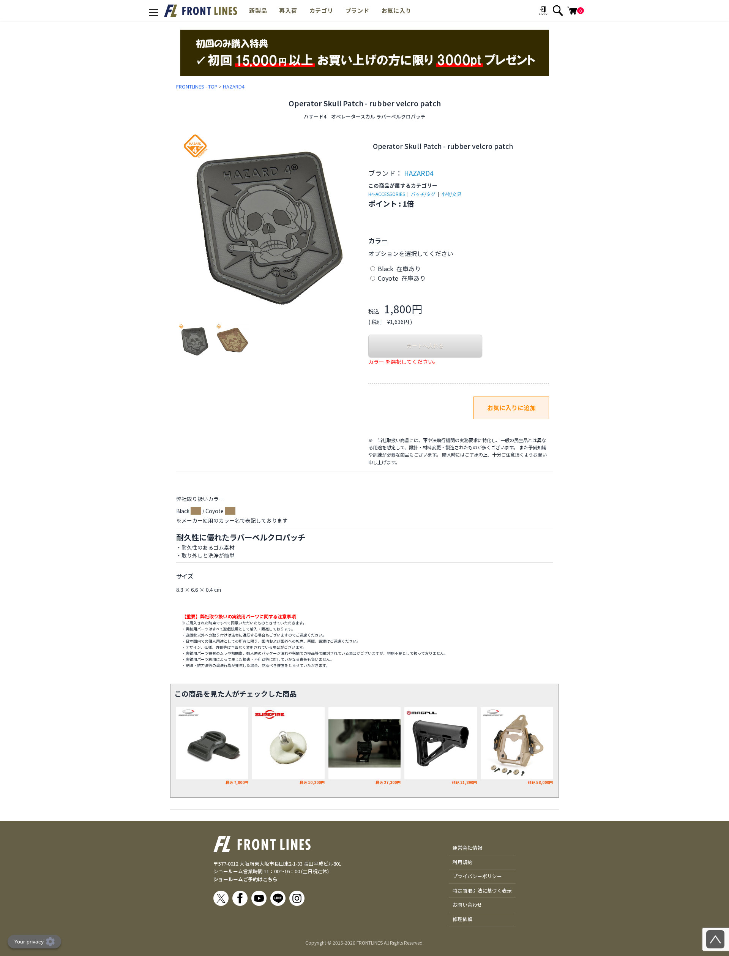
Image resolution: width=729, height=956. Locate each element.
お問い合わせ (467, 904)
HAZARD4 (234, 86)
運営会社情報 (467, 847)
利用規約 (462, 862)
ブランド (357, 10)
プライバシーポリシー (477, 876)
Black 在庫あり (398, 268)
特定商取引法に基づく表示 (482, 890)
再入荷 (288, 10)
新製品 (258, 10)
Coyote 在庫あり (401, 278)
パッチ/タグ (423, 194)
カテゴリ (321, 10)
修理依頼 (462, 919)
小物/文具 (451, 194)
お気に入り (397, 10)
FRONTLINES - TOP (197, 86)
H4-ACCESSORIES (386, 194)
